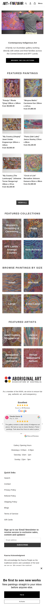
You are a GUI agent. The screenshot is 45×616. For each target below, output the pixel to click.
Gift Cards (8, 520)
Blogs (6, 508)
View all (22, 202)
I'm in (22, 595)
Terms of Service (11, 514)
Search (7, 478)
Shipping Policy (10, 502)
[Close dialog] (41, 568)
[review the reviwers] (39, 418)
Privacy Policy (10, 490)
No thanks (22, 601)
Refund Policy (10, 496)
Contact (7, 484)
